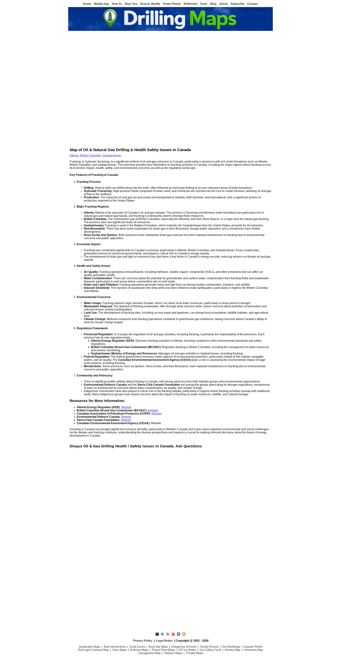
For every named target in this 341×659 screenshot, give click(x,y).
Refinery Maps (139, 649)
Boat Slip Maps (158, 646)
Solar (203, 3)
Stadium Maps (173, 653)
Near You (131, 3)
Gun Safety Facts (210, 649)
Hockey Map (232, 649)
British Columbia (90, 155)
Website (126, 407)
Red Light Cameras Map (93, 649)
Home (87, 3)
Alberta (74, 155)
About (223, 3)
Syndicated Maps (90, 646)
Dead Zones (137, 646)
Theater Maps (194, 653)
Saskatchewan (111, 155)
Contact (252, 3)
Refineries (190, 3)
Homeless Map (253, 649)
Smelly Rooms (209, 646)
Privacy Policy (142, 640)
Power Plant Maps (163, 649)
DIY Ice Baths (187, 649)
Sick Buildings (231, 646)
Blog (213, 3)
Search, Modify (150, 3)
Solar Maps (119, 649)
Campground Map (149, 653)
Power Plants (172, 3)
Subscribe (237, 3)
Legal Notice (164, 640)
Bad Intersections (115, 646)
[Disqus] (170, 493)
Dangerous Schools (183, 646)
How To (117, 3)
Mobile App (101, 3)
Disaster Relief (253, 646)
